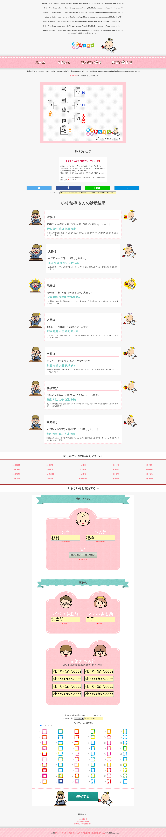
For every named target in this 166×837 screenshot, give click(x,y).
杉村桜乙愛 (17, 474)
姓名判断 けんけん (83, 821)
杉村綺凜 (50, 469)
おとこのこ (76, 555)
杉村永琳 (16, 469)
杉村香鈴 (116, 478)
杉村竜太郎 (50, 474)
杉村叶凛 (83, 469)
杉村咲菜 (50, 465)
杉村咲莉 (16, 478)
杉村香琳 (149, 474)
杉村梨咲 (83, 474)
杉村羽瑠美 (17, 465)
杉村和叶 (83, 465)
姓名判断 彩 (83, 819)
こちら (69, 180)
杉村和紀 (116, 469)
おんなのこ (90, 555)
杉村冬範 (116, 465)
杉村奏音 (149, 465)
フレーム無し (49, 726)
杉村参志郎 (149, 478)
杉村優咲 (149, 469)
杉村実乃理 (83, 478)
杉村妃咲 (116, 474)
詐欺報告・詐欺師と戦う (83, 824)
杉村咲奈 (50, 478)
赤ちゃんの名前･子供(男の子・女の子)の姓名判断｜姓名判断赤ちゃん (80, 833)
